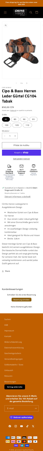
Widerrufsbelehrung (13, 342)
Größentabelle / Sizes (13, 364)
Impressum (9, 330)
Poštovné (13, 110)
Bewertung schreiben (21, 299)
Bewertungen (10, 381)
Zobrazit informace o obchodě (18, 196)
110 (27, 125)
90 (24, 119)
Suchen (7, 319)
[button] (5, 12)
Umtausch (8, 370)
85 (15, 119)
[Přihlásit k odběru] (35, 408)
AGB (6, 325)
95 (33, 119)
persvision (18, 450)
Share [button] (7, 271)
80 (6, 119)
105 (17, 125)
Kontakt (7, 336)
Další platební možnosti (21, 159)
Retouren (8, 376)
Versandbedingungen (13, 359)
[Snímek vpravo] (26, 83)
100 (6, 125)
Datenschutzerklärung (14, 347)
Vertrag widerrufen (14, 387)
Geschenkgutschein (12, 353)
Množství (5, 131)
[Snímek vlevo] (16, 83)
